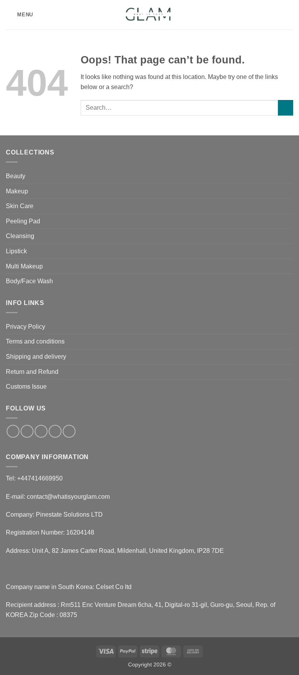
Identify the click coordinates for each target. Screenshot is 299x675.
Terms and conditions (35, 341)
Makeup (17, 191)
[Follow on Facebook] (13, 431)
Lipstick (16, 251)
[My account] (276, 14)
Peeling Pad (23, 221)
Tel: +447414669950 (34, 478)
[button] (19, 14)
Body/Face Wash (29, 281)
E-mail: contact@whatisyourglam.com (58, 496)
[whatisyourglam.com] (149, 15)
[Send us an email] (55, 431)
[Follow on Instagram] (27, 431)
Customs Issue (26, 386)
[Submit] (285, 107)
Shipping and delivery (36, 356)
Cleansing (20, 236)
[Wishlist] (263, 14)
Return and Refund (32, 371)
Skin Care (19, 206)
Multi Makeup (24, 266)
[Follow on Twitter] (41, 431)
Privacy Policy (25, 326)
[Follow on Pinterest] (69, 431)
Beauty (15, 176)
